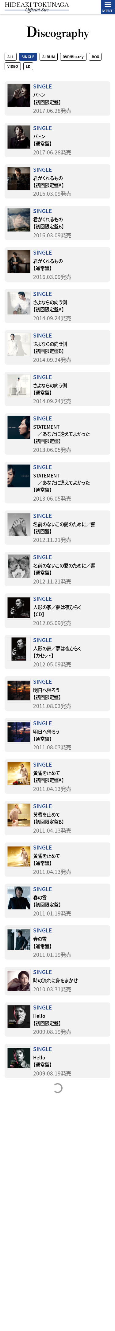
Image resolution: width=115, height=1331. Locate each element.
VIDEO (12, 66)
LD (28, 66)
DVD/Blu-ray (73, 56)
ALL (10, 56)
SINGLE (27, 56)
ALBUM (48, 56)
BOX (95, 56)
